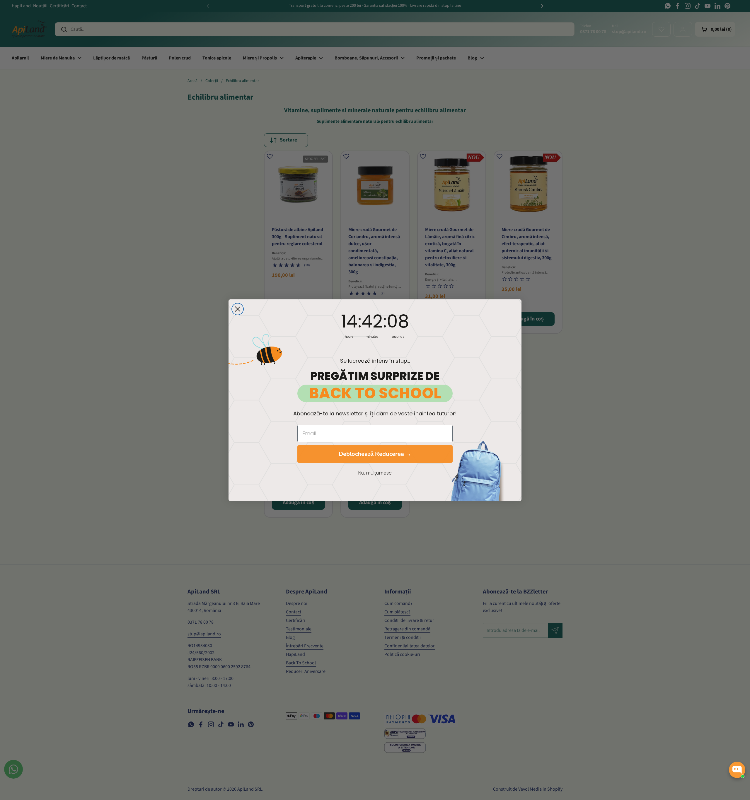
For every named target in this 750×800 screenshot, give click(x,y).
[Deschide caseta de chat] (737, 770)
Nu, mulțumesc (375, 473)
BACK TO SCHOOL (375, 393)
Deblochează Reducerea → (375, 454)
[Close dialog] (237, 309)
